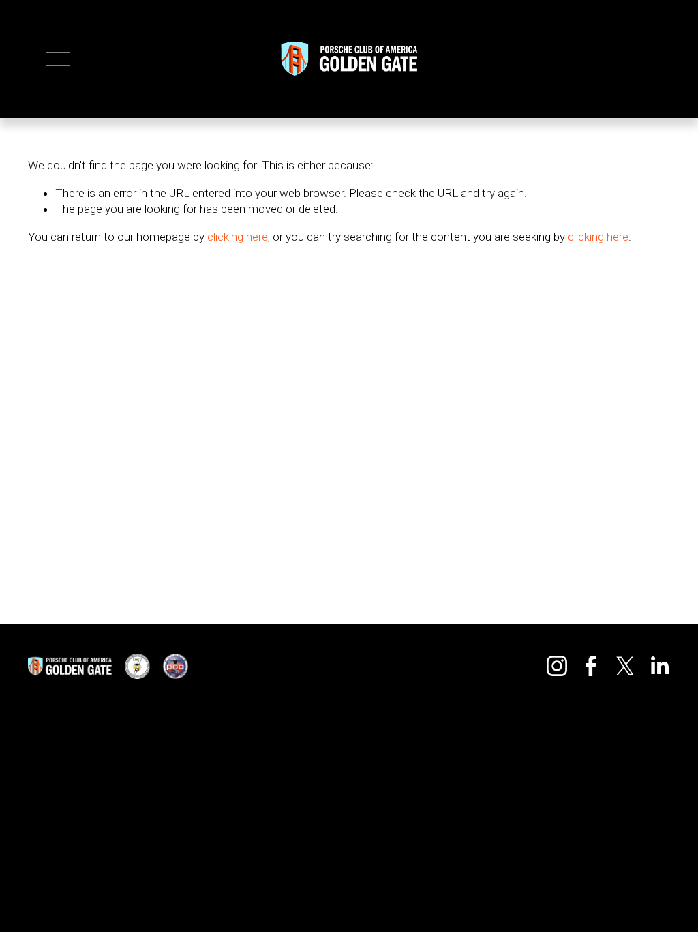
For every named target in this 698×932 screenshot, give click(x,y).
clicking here (237, 237)
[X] (625, 666)
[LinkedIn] (659, 666)
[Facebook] (591, 666)
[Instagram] (557, 666)
